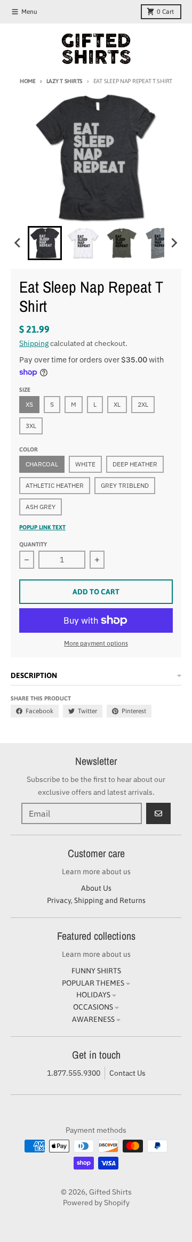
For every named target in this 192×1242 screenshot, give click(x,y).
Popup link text (42, 527)
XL (117, 404)
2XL (143, 404)
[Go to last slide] (18, 243)
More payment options (96, 643)
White (85, 464)
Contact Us (127, 1073)
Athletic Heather (55, 485)
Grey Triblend (125, 485)
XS (29, 404)
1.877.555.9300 (73, 1073)
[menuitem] (45, 243)
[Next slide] (173, 243)
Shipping (34, 343)
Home (28, 81)
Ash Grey (40, 507)
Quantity (33, 544)
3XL (31, 426)
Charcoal (42, 464)
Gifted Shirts (110, 1192)
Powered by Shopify (96, 1202)
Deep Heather (135, 464)
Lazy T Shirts (64, 81)
